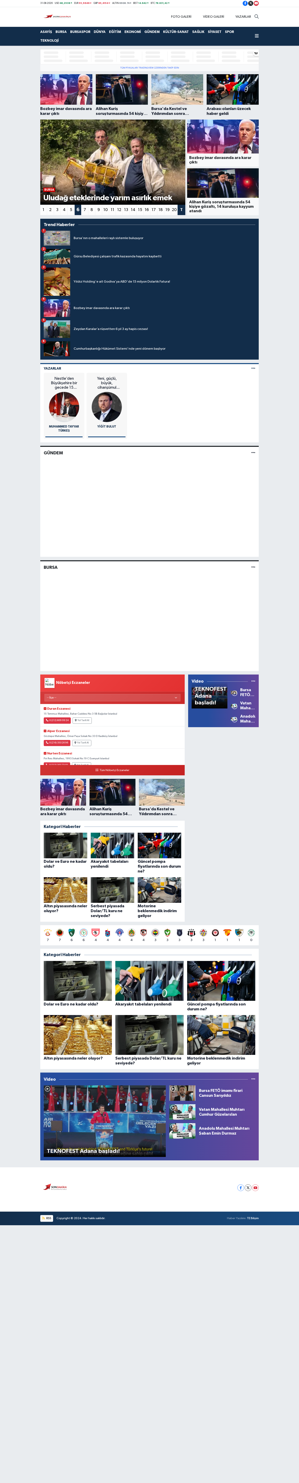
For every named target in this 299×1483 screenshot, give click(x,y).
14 (133, 210)
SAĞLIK (198, 32)
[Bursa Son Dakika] (58, 16)
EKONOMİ (132, 32)
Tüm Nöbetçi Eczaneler (114, 770)
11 (112, 210)
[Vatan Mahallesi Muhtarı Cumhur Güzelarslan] (234, 705)
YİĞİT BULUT (106, 426)
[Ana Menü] (257, 36)
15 (140, 210)
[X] (248, 1187)
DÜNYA (100, 32)
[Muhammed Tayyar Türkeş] (64, 407)
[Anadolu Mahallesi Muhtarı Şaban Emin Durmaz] (234, 718)
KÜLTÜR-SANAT (176, 32)
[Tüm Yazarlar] (253, 368)
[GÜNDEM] (253, 453)
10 (105, 210)
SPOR (229, 32)
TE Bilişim (253, 1218)
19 (167, 210)
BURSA (61, 32)
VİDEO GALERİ (213, 16)
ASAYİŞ (46, 32)
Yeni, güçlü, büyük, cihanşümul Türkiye (107, 383)
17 (154, 210)
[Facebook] (240, 1187)
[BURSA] (253, 567)
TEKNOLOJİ (49, 40)
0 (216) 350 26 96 (58, 743)
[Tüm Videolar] (253, 681)
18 (160, 210)
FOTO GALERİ (181, 16)
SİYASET (215, 32)
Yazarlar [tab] (52, 368)
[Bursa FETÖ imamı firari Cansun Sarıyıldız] (234, 692)
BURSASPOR (80, 32)
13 (126, 210)
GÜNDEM (152, 32)
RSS (48, 1218)
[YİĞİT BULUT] (107, 407)
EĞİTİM (115, 32)
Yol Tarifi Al (83, 720)
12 (119, 210)
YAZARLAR (243, 16)
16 (147, 210)
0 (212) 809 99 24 (59, 720)
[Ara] (256, 17)
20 (174, 210)
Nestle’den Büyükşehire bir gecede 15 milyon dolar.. (64, 383)
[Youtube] (255, 1187)
